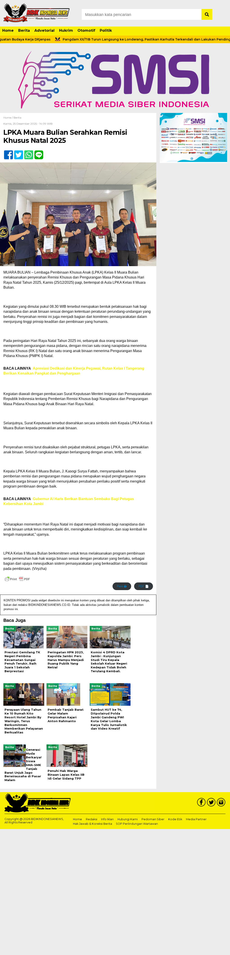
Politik (106, 30)
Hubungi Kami (127, 819)
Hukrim (66, 30)
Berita (24, 30)
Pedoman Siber (153, 819)
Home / (8, 117)
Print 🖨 (122, 586)
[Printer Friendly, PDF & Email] (17, 579)
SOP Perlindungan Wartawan (137, 823)
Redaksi (91, 819)
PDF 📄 (143, 586)
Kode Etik (175, 819)
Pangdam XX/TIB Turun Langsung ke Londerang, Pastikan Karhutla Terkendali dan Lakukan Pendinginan (132, 39)
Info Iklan (107, 819)
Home (8, 30)
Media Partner (196, 819)
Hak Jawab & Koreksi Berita (92, 823)
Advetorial (44, 30)
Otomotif (86, 30)
